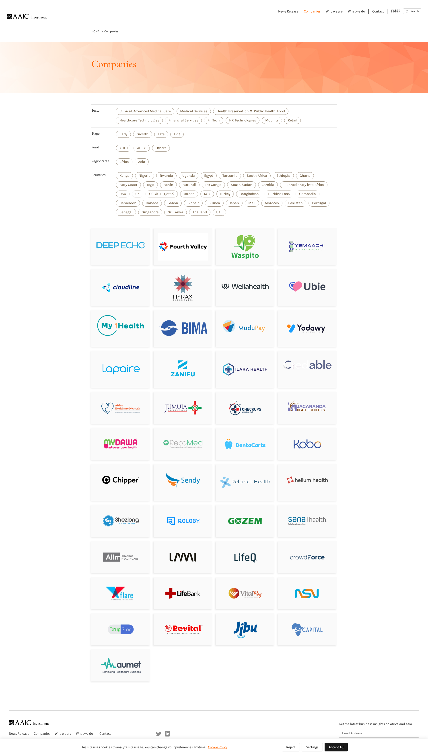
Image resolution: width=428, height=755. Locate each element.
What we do (356, 11)
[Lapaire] (120, 369)
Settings (312, 747)
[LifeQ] (245, 557)
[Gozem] (245, 521)
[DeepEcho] (120, 246)
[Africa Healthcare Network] (120, 408)
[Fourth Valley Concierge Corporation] (183, 246)
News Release (288, 11)
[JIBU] (245, 629)
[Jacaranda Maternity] (307, 408)
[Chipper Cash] (120, 480)
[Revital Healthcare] (183, 629)
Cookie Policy (217, 747)
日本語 (395, 11)
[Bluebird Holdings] (307, 629)
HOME (95, 31)
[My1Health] (120, 325)
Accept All (336, 747)
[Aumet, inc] (120, 665)
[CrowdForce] (307, 557)
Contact (378, 11)
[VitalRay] (245, 593)
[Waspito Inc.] (245, 246)
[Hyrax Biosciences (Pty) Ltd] (183, 287)
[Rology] (183, 521)
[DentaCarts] (245, 444)
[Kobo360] (307, 444)
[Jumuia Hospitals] (183, 408)
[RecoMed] (183, 444)
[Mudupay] (245, 327)
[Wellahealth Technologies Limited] (245, 287)
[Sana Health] (307, 521)
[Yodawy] (307, 328)
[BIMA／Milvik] (183, 328)
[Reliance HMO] (245, 482)
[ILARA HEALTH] (245, 369)
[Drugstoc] (120, 629)
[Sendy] (183, 480)
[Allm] (120, 557)
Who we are (334, 11)
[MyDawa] (120, 444)
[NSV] (307, 593)
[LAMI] (183, 557)
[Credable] (307, 364)
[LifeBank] (183, 593)
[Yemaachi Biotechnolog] (307, 246)
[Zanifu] (183, 369)
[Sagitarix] (245, 408)
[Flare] (120, 593)
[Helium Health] (307, 480)
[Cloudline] (120, 287)
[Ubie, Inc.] (307, 286)
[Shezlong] (120, 521)
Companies (312, 11)
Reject (291, 747)
